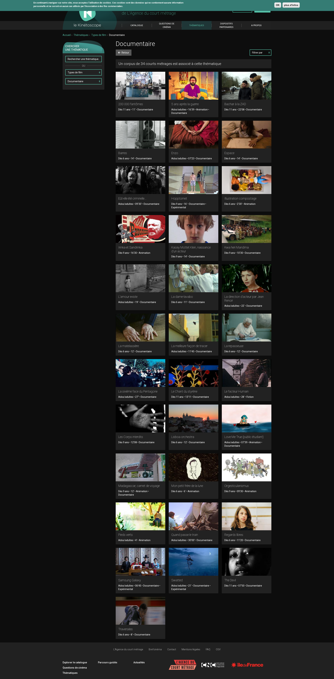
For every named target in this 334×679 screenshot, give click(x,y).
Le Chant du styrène (184, 391)
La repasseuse (233, 346)
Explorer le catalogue (75, 662)
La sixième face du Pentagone (137, 391)
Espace (229, 153)
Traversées (125, 629)
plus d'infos (291, 5)
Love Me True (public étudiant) (244, 437)
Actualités (139, 662)
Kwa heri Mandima (236, 247)
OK (278, 5)
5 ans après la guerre (185, 104)
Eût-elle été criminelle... (132, 198)
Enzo (174, 153)
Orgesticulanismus (236, 486)
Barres (122, 153)
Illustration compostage (240, 198)
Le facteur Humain (236, 391)
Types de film (98, 35)
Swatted (177, 580)
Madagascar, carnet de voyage (139, 486)
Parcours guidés (107, 662)
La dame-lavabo (182, 296)
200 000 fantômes (130, 104)
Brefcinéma (155, 649)
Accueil (67, 35)
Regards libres (233, 535)
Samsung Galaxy (129, 580)
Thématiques (81, 35)
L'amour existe (127, 296)
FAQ (208, 649)
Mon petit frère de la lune (187, 486)
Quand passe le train (184, 535)
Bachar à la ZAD (235, 104)
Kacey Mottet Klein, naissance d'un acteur (191, 249)
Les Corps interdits (130, 437)
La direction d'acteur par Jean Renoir (244, 298)
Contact (171, 649)
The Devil (230, 580)
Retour (125, 52)
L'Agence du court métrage (128, 649)
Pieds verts (125, 535)
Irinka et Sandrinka (130, 247)
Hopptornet (179, 198)
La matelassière (128, 346)
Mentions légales (191, 649)
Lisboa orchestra (182, 437)
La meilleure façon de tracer (189, 346)
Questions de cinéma (75, 667)
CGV (218, 649)
